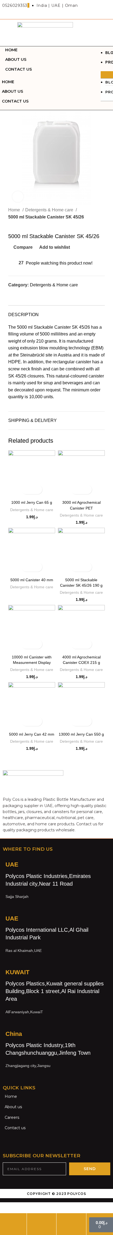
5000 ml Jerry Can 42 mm (31, 734)
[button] (107, 74)
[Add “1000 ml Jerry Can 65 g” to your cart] (27, 489)
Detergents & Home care (49, 210)
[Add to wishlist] (36, 489)
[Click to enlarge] (17, 196)
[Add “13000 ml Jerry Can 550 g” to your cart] (76, 721)
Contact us (18, 69)
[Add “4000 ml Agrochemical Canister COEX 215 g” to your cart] (76, 644)
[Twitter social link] (19, 294)
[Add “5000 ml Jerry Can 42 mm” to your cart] (27, 721)
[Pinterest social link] (25, 294)
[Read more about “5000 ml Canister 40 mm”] (27, 567)
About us (15, 59)
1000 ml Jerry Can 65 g (31, 502)
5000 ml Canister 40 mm (31, 580)
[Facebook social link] (13, 294)
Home (11, 49)
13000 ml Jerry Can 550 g (81, 734)
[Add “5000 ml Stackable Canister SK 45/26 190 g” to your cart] (76, 567)
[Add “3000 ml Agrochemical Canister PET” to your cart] (76, 489)
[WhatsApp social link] (38, 294)
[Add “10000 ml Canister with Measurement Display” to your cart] (27, 644)
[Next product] (22, 224)
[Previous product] (11, 224)
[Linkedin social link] (32, 294)
